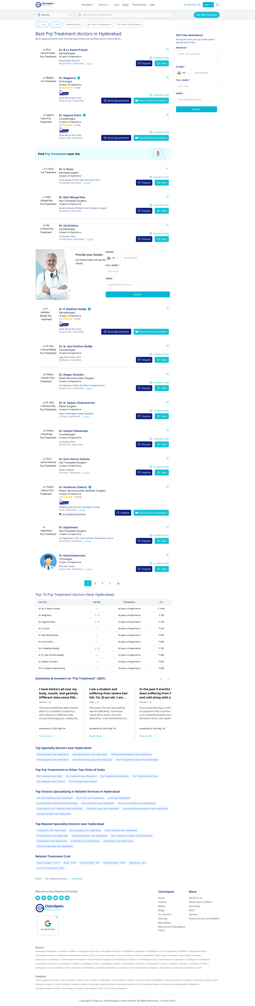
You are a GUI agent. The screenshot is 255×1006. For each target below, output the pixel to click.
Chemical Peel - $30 (89, 862)
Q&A (152, 4)
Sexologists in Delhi (62, 968)
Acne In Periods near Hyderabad (98, 803)
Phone (110, 252)
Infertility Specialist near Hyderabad (55, 846)
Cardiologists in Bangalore (46, 964)
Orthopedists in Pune (155, 951)
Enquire (146, 63)
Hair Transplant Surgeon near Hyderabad (131, 835)
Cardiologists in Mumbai (69, 964)
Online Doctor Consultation (204, 918)
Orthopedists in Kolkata (44, 955)
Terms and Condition (200, 902)
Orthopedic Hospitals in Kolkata (74, 984)
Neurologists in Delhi (193, 968)
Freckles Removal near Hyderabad (54, 813)
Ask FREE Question (206, 14)
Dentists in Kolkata (125, 955)
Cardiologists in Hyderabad (133, 964)
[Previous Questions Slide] (161, 679)
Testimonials (139, 4)
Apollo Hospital (66, 469)
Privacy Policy (168, 1000)
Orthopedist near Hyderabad (51, 830)
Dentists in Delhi (88, 955)
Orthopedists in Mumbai (176, 951)
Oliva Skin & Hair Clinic (70, 97)
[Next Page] (110, 583)
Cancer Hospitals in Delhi (71, 980)
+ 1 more (89, 388)
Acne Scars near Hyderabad (90, 798)
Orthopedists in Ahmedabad (68, 955)
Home (39, 878)
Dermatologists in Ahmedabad (73, 959)
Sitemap (162, 918)
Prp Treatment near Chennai (51, 781)
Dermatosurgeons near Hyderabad (90, 754)
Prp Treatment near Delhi (49, 776)
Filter (43, 24)
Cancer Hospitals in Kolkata (122, 980)
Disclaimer (195, 906)
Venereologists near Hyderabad (52, 759)
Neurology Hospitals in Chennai (156, 984)
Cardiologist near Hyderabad (85, 841)
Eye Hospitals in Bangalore (116, 988)
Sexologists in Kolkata (198, 964)
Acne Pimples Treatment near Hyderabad (57, 803)
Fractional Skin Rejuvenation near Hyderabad (145, 808)
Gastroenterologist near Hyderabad (89, 835)
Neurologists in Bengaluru (147, 968)
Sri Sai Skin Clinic (67, 236)
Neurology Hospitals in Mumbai (102, 984)
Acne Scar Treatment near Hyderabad (136, 803)
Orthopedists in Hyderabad (134, 951)
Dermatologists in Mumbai (125, 959)
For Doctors (164, 914)
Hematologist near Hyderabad (52, 841)
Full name (113, 265)
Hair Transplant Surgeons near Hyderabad (137, 759)
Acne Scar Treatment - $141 (50, 868)
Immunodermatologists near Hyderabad (131, 754)
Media (161, 906)
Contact (162, 902)
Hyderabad (71, 63)
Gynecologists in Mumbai (190, 955)
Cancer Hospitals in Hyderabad (96, 980)
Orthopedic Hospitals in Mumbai (178, 980)
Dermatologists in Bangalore (100, 959)
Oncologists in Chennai (111, 951)
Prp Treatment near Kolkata (82, 781)
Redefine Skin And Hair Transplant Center (79, 507)
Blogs (125, 4)
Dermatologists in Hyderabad (171, 959)
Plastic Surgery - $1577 (48, 862)
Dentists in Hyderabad (144, 955)
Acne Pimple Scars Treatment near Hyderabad (59, 808)
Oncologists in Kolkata (67, 951)
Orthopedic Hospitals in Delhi (47, 984)
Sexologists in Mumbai (178, 964)
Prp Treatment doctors (57, 878)
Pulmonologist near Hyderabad (52, 835)
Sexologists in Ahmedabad (83, 968)
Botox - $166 (70, 862)
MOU (192, 910)
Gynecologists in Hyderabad (46, 959)
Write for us (195, 898)
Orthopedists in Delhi (197, 951)
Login (206, 4)
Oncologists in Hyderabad (88, 951)
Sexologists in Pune (126, 968)
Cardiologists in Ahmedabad (197, 959)
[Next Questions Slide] (168, 679)
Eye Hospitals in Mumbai (73, 988)
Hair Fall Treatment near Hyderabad (54, 798)
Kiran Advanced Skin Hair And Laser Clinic (80, 180)
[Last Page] (118, 583)
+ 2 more (89, 63)
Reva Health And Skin (69, 60)
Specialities (164, 922)
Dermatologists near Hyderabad (53, 754)
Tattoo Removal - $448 (114, 862)
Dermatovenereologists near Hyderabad (92, 759)
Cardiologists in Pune (90, 964)
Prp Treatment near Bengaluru (81, 776)
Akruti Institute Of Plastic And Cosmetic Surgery (82, 208)
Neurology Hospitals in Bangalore (185, 984)
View (163, 63)
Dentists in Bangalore (106, 955)
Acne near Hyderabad (119, 798)
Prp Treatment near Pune (145, 776)
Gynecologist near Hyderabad (118, 841)
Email (110, 278)
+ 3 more (86, 472)
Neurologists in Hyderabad (171, 968)
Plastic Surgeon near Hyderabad (121, 830)
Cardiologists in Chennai (157, 964)
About (161, 898)
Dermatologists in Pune (147, 959)
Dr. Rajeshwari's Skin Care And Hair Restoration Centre (86, 538)
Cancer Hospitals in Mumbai (47, 980)
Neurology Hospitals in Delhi (129, 984)
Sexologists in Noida (43, 968)
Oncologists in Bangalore (45, 951)
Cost (116, 4)
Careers (193, 914)
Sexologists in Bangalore (106, 968)
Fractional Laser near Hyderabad (103, 808)
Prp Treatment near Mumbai (115, 776)
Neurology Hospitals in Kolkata (48, 988)
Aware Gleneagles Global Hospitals (76, 413)
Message (182, 47)
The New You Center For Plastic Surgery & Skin (82, 385)
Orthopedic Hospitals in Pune (205, 980)
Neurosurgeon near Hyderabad (85, 830)
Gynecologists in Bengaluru (166, 955)
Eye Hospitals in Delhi (94, 988)
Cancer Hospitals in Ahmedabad (149, 980)
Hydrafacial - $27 (137, 862)
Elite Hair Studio (67, 566)
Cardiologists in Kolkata (110, 964)
